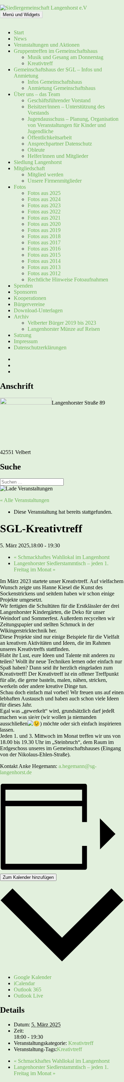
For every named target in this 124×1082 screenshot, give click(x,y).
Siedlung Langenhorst (38, 162)
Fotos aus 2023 (44, 205)
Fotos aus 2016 (44, 249)
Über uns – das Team (37, 94)
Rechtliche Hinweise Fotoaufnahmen (68, 279)
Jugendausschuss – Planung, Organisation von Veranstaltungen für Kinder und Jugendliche (73, 125)
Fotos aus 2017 (44, 242)
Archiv (21, 316)
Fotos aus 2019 (44, 230)
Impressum (26, 341)
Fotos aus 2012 (44, 273)
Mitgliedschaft (29, 168)
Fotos (20, 187)
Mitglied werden (45, 174)
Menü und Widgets (21, 14)
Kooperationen (30, 298)
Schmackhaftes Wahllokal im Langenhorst (62, 557)
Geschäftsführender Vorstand (59, 100)
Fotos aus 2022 (44, 211)
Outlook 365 (27, 989)
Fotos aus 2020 (44, 224)
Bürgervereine (29, 304)
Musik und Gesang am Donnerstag (65, 57)
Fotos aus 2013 (44, 267)
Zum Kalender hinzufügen (28, 877)
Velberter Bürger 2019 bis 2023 (62, 323)
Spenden (23, 286)
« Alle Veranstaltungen (24, 500)
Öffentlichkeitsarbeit (50, 137)
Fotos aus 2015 (44, 255)
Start (19, 32)
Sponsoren (25, 292)
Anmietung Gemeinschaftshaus (61, 88)
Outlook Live (28, 996)
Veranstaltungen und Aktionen (47, 45)
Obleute (36, 150)
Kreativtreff (40, 63)
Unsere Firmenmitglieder (55, 181)
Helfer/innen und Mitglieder (58, 156)
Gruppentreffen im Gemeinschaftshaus (55, 51)
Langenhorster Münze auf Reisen (64, 329)
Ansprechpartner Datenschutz (60, 144)
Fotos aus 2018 (44, 236)
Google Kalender (32, 977)
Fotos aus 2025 (44, 193)
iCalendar (24, 983)
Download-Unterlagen (38, 310)
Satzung (22, 335)
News (20, 39)
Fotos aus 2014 (44, 261)
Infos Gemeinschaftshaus (55, 82)
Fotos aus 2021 (44, 218)
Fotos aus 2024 (44, 199)
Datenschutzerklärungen (40, 347)
